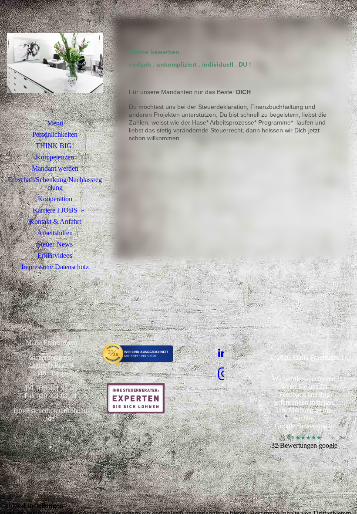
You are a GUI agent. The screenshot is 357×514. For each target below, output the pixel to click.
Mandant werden (55, 168)
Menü (55, 123)
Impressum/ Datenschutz (55, 267)
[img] (55, 63)
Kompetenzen (55, 157)
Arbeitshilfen (55, 233)
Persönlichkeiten (54, 134)
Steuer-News (55, 244)
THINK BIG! (55, 145)
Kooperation (55, 199)
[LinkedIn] (222, 353)
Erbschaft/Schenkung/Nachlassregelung (55, 183)
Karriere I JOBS (55, 210)
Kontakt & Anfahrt (55, 221)
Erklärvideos (54, 255)
